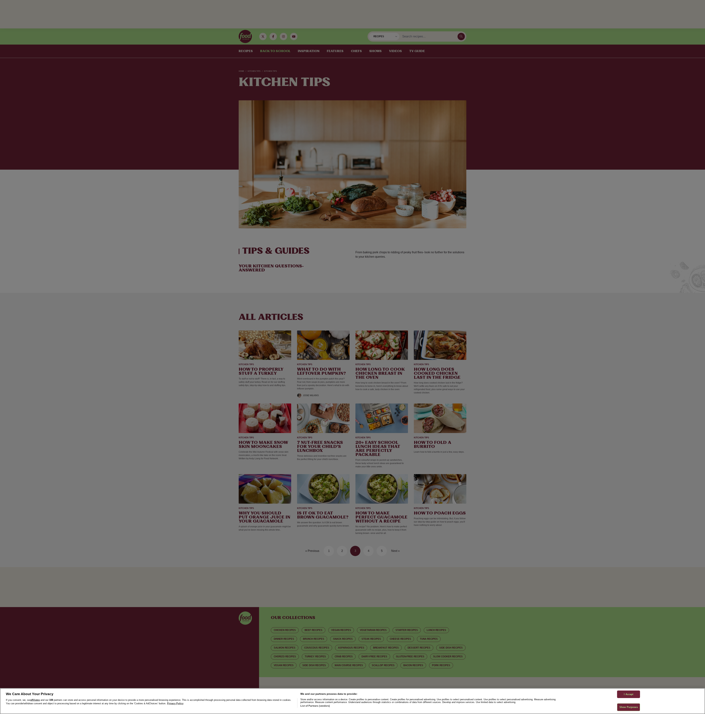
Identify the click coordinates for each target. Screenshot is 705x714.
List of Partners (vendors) (315, 705)
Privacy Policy (175, 703)
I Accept (628, 694)
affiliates (35, 700)
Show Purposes (628, 707)
